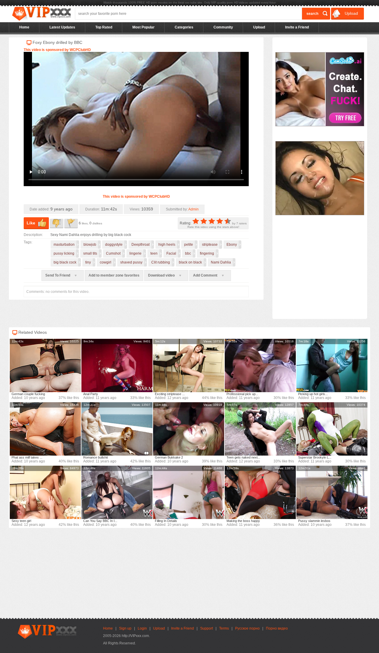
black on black (190, 262)
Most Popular (143, 27)
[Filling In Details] (188, 492)
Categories (184, 27)
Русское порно (247, 628)
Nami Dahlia (221, 262)
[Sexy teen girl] (45, 492)
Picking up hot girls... (313, 394)
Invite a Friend (297, 27)
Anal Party (90, 394)
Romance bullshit (95, 457)
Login (142, 628)
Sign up (125, 628)
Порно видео (277, 628)
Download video (162, 275)
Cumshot (113, 253)
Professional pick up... (242, 394)
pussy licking (64, 253)
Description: (33, 235)
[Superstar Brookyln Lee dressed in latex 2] (331, 429)
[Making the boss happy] (260, 492)
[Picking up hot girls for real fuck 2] (331, 365)
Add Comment (205, 275)
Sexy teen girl (21, 521)
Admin (193, 209)
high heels (166, 244)
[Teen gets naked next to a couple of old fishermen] (260, 429)
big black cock (65, 262)
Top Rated (103, 27)
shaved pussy (131, 262)
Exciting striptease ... (170, 394)
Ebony (232, 244)
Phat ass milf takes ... (27, 457)
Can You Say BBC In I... (100, 521)
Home (24, 27)
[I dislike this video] (56, 223)
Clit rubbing (160, 262)
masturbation (64, 244)
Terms (224, 628)
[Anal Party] (116, 365)
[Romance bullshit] (116, 429)
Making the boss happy (243, 521)
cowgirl (105, 262)
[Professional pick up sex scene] (260, 365)
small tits (90, 253)
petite (188, 244)
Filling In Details (166, 521)
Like (31, 223)
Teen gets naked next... (243, 457)
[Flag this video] (71, 223)
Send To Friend (58, 275)
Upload (350, 13)
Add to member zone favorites (114, 275)
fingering (207, 253)
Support (206, 628)
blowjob (89, 244)
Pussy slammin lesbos (314, 521)
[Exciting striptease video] (188, 365)
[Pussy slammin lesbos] (331, 492)
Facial (171, 253)
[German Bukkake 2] (188, 429)
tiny (88, 262)
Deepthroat (140, 244)
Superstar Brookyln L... (314, 457)
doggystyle (114, 244)
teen (154, 253)
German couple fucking (28, 394)
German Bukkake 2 (169, 457)
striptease (210, 244)
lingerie (135, 253)
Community (223, 27)
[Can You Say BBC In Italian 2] (116, 492)
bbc (188, 253)
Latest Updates (62, 27)
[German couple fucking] (45, 365)
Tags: (28, 242)
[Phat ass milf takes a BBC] (45, 429)
